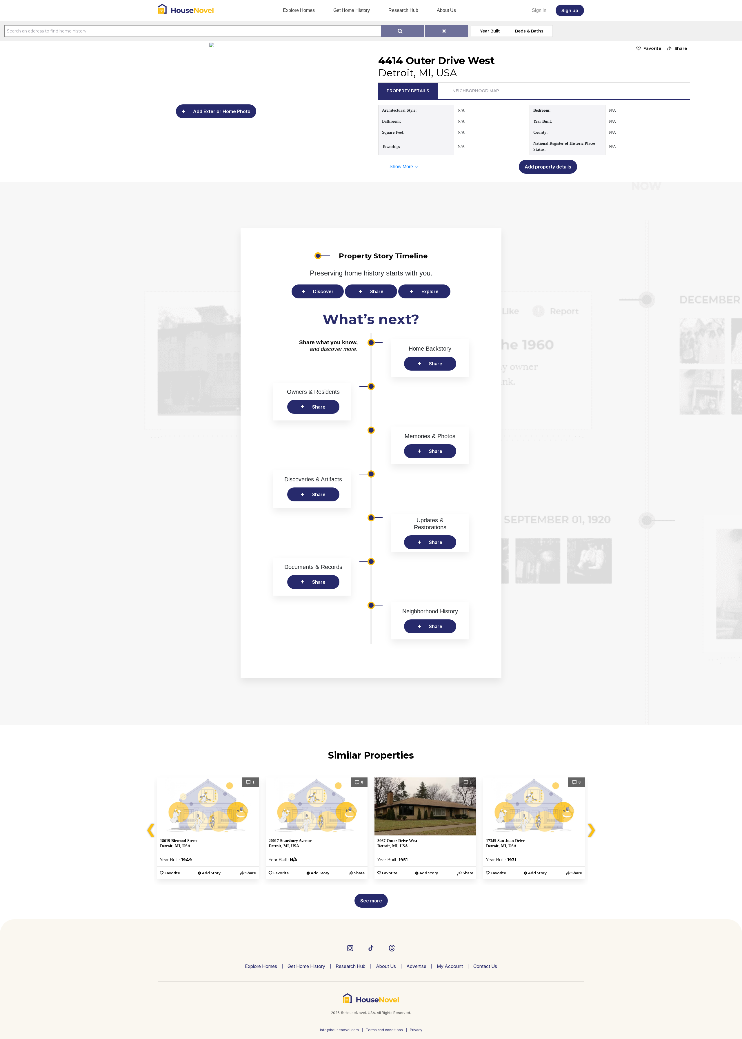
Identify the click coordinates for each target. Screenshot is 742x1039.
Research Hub (403, 10)
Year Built (490, 31)
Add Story (211, 873)
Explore (430, 291)
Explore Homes (299, 10)
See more (371, 901)
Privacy (416, 1030)
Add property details (548, 167)
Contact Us (485, 966)
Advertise (416, 966)
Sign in (539, 10)
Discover (323, 291)
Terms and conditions (384, 1030)
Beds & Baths (529, 31)
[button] (675, 49)
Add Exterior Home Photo (221, 111)
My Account (450, 966)
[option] (208, 828)
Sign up (569, 10)
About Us (446, 10)
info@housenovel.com (339, 1030)
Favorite (652, 48)
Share (376, 291)
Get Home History (351, 10)
